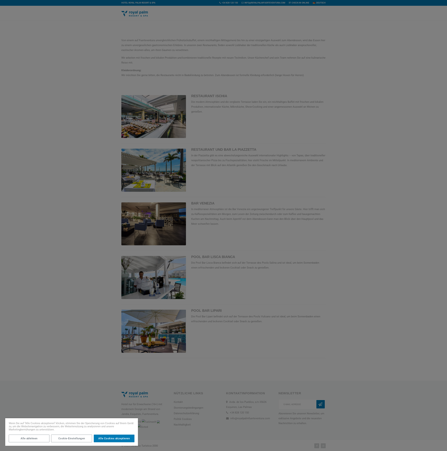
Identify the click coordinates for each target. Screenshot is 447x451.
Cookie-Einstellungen (71, 438)
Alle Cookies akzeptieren (114, 438)
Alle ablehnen (29, 438)
